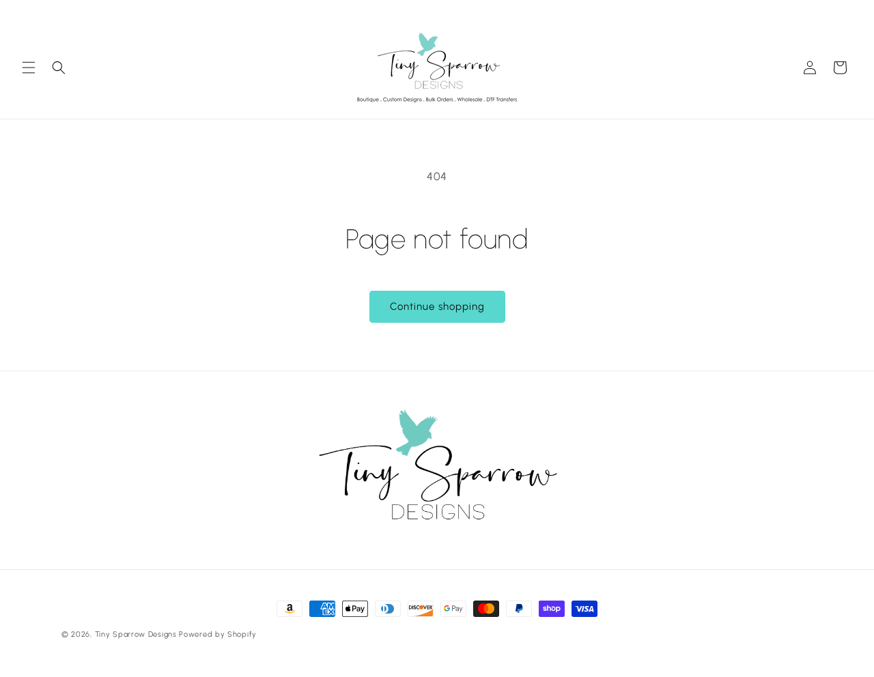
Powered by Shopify (218, 634)
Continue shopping (437, 306)
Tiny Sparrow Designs (136, 634)
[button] (29, 68)
